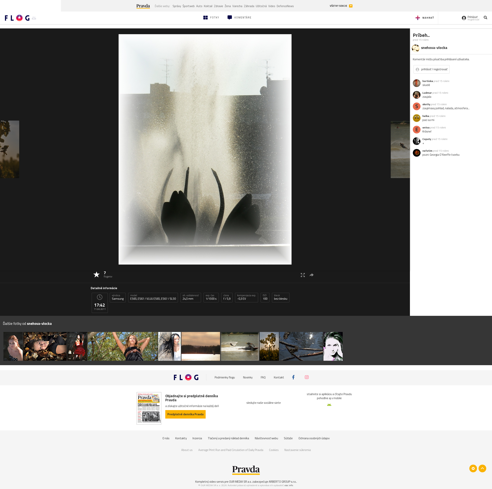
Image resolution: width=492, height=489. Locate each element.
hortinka (427, 81)
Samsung (118, 297)
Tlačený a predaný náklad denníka (228, 438)
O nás (166, 438)
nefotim (427, 151)
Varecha (237, 6)
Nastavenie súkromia (297, 450)
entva (426, 127)
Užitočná (261, 6)
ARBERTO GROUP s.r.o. (282, 481)
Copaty (426, 139)
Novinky (248, 377)
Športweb (189, 6)
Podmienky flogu (225, 377)
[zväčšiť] (303, 275)
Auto (199, 6)
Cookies (274, 450)
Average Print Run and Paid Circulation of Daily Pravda (230, 450)
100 (265, 297)
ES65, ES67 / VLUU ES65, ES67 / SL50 (153, 297)
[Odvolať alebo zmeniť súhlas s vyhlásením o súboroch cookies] (473, 468)
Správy (177, 6)
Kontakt (279, 377)
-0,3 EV (246, 297)
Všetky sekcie (339, 6)
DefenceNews (285, 6)
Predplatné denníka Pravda (185, 414)
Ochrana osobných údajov (314, 438)
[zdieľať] (312, 275)
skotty (426, 104)
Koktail (208, 6)
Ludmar (427, 93)
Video (271, 6)
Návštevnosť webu (266, 438)
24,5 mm (191, 297)
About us (187, 450)
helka (425, 116)
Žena (228, 6)
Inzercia (197, 438)
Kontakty (181, 438)
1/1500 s (211, 297)
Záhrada (249, 6)
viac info (288, 485)
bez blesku (280, 297)
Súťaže (288, 438)
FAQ (263, 377)
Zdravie (218, 6)
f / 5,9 (226, 297)
